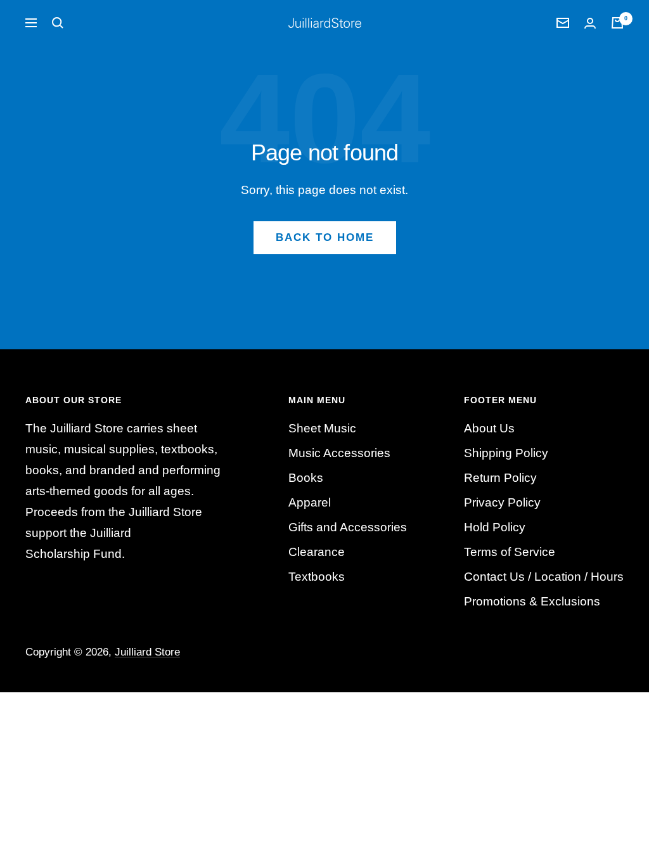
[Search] (57, 23)
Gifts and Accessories (347, 527)
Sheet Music (322, 428)
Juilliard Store (147, 652)
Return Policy (500, 477)
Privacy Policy (502, 502)
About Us (489, 428)
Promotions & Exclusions (532, 601)
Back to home (325, 237)
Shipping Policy (506, 453)
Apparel (309, 502)
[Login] (590, 23)
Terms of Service (509, 552)
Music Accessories (339, 453)
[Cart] (617, 23)
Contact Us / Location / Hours (544, 576)
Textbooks (316, 576)
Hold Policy (494, 527)
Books (305, 477)
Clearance (316, 552)
